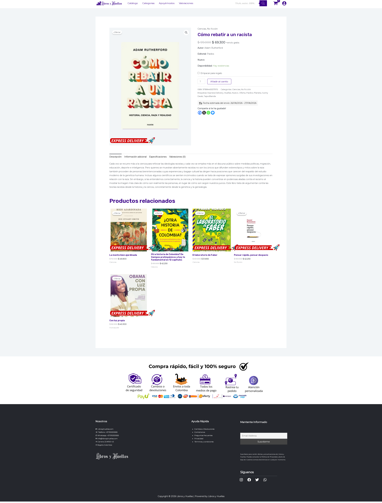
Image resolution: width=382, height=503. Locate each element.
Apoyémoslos (166, 3)
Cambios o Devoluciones (204, 429)
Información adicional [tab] (135, 156)
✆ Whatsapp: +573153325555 (107, 435)
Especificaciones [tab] (158, 156)
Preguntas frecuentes (203, 435)
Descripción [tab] (115, 156)
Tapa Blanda (210, 96)
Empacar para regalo (211, 73)
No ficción (212, 28)
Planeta (257, 93)
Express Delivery (215, 93)
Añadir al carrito (219, 81)
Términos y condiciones (204, 442)
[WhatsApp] (265, 480)
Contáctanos (199, 432)
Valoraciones (186, 3)
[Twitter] (257, 480)
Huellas (227, 93)
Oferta (242, 93)
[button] (186, 32)
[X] (204, 113)
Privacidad (198, 439)
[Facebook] (200, 113)
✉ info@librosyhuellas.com (107, 439)
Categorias (148, 3)
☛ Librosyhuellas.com (104, 429)
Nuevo (235, 93)
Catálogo (133, 3)
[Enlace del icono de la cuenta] (284, 3)
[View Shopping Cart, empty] (275, 3)
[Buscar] (263, 3)
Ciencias (202, 28)
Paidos (249, 93)
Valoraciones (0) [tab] (177, 156)
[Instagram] (241, 480)
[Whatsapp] (208, 113)
